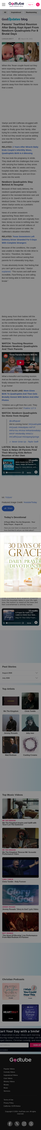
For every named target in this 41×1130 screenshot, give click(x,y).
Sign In (30, 4)
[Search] (38, 4)
